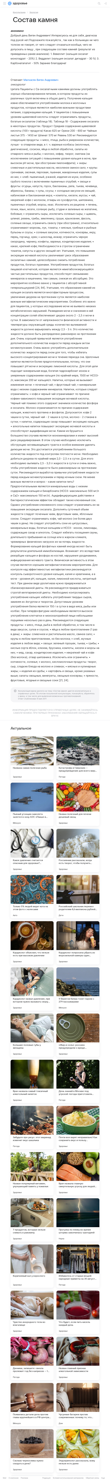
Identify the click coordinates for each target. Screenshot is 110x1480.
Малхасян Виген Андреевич (40, 79)
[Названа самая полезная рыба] (32, 758)
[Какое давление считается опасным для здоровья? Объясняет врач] (32, 850)
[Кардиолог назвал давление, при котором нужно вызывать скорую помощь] (32, 989)
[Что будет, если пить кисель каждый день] (77, 1312)
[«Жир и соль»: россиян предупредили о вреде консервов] (77, 1035)
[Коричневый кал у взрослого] (32, 1266)
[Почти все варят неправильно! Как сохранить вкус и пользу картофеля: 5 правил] (77, 1127)
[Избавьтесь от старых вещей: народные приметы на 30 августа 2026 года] (77, 1266)
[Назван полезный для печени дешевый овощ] (77, 804)
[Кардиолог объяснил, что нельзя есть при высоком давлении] (32, 942)
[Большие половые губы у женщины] (32, 1035)
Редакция (46, 1478)
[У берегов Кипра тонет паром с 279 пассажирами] (77, 989)
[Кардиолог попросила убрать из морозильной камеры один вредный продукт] (77, 942)
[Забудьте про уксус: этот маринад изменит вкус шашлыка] (32, 1127)
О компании (13, 1478)
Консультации (19, 12)
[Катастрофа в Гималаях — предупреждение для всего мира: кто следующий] (77, 758)
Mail (4, 1478)
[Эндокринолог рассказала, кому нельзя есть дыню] (77, 1450)
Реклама (24, 1478)
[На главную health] (19, 3)
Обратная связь (92, 1478)
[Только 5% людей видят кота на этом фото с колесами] (32, 896)
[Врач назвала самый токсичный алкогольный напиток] (32, 1081)
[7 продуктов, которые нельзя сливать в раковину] (32, 1220)
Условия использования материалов (68, 1478)
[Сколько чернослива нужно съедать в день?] (32, 1450)
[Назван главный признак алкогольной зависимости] (77, 1358)
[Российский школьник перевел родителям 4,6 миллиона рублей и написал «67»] (77, 896)
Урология (34, 12)
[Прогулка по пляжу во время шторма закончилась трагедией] (77, 1220)
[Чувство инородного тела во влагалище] (32, 1312)
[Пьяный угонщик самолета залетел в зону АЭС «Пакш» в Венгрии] (32, 804)
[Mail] (9, 3)
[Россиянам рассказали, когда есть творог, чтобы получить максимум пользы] (77, 850)
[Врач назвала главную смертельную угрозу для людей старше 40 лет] (77, 1173)
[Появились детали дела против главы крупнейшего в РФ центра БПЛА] (32, 1404)
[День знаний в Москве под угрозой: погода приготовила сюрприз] (77, 1081)
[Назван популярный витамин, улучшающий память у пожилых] (32, 1173)
